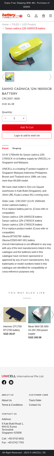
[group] (9, 77)
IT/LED (15, 24)
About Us (7, 400)
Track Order (35, 400)
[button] (3, 77)
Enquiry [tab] (17, 148)
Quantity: (7, 112)
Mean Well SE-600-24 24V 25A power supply (38, 330)
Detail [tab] (5, 148)
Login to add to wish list (27, 135)
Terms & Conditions (12, 405)
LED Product (29, 24)
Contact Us (35, 405)
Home (5, 24)
